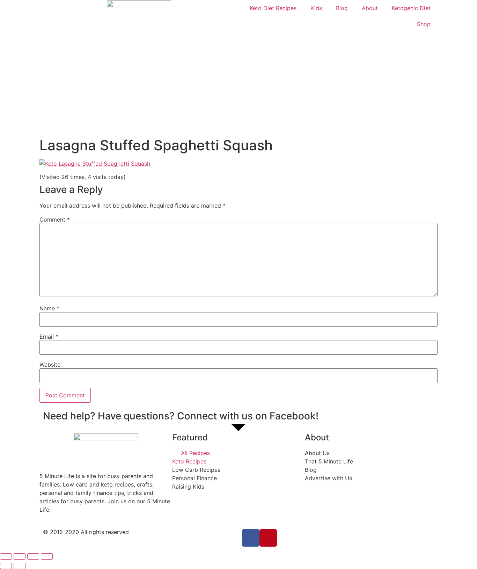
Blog (342, 8)
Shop (424, 24)
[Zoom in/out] (47, 556)
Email (48, 336)
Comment (54, 219)
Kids (316, 8)
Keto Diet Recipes (273, 8)
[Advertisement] (238, 85)
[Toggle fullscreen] (33, 556)
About (370, 8)
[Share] (19, 556)
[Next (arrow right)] (19, 566)
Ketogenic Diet (411, 8)
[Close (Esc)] (6, 556)
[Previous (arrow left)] (6, 566)
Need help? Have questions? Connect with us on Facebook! (180, 416)
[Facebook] (250, 538)
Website (49, 364)
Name (49, 308)
